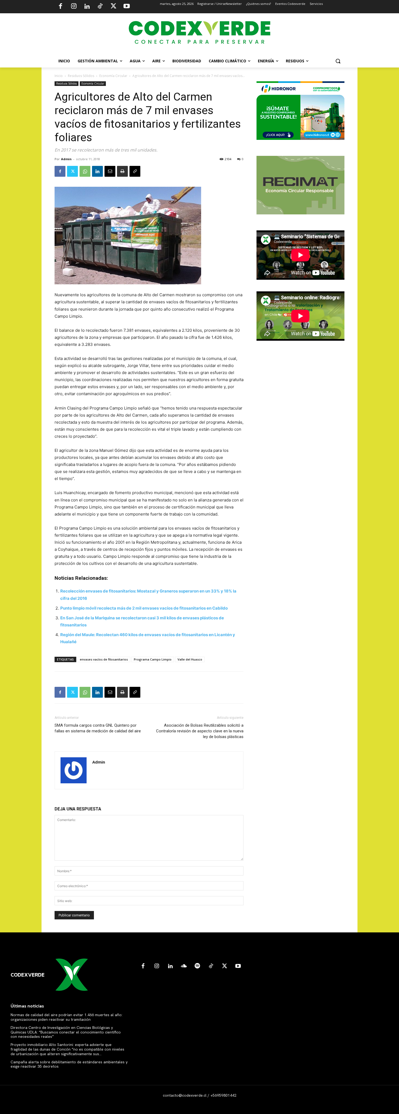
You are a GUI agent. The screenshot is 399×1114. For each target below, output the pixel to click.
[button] (337, 60)
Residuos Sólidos (81, 75)
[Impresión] (122, 171)
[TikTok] (100, 7)
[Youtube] (126, 7)
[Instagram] (74, 7)
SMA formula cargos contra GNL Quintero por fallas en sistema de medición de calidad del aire (98, 728)
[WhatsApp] (85, 171)
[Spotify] (197, 966)
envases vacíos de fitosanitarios (104, 659)
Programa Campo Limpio (153, 659)
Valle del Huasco (190, 659)
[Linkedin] (87, 7)
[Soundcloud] (183, 966)
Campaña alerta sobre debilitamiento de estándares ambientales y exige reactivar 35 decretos (69, 1064)
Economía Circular (113, 75)
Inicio (59, 75)
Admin (66, 159)
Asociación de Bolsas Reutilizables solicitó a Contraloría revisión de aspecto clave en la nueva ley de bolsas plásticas (199, 731)
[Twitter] (113, 7)
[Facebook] (60, 7)
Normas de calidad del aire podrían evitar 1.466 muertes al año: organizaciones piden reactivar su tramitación (66, 1017)
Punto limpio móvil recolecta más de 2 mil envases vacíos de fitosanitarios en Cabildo (144, 608)
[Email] (109, 171)
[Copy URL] (134, 171)
